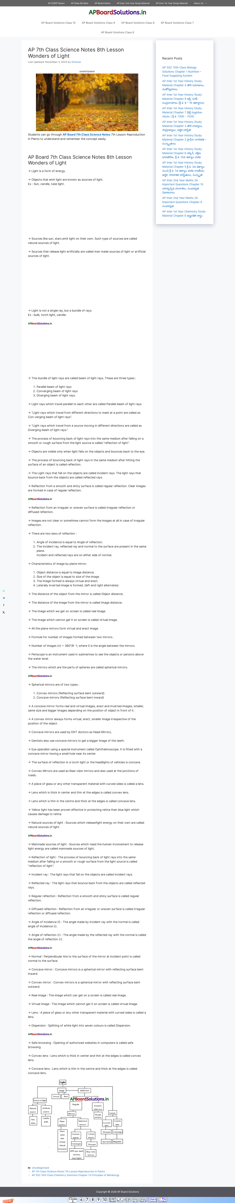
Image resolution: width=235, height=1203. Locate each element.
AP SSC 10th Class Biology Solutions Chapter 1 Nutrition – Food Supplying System (181, 71)
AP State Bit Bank (79, 3)
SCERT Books (112, 1200)
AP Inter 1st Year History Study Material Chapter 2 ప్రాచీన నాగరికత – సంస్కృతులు (184, 139)
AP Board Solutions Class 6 (117, 32)
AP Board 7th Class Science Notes (86, 134)
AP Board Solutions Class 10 (58, 22)
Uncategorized (40, 1167)
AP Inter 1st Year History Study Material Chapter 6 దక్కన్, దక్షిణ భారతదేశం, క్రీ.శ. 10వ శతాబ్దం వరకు (182, 153)
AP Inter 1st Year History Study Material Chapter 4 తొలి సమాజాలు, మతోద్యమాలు (183, 85)
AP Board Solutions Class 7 (177, 22)
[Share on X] (3, 612)
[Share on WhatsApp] (3, 590)
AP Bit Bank (127, 1200)
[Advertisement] (87, 212)
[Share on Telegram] (3, 598)
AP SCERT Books (56, 3)
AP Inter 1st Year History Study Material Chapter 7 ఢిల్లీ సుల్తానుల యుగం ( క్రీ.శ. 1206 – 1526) (182, 112)
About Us (198, 3)
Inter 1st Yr (135, 1200)
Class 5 (73, 1200)
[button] (117, 1200)
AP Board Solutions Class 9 (98, 22)
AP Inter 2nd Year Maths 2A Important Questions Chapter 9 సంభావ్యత (182, 202)
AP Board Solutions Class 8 (137, 22)
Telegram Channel (152, 1200)
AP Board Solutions (128, 1191)
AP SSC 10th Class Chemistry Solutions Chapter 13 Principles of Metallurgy (75, 1175)
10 (105, 1200)
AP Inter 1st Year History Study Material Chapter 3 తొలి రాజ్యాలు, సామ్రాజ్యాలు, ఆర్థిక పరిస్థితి (182, 126)
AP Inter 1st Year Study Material (172, 3)
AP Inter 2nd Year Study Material (133, 3)
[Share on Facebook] (3, 605)
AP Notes (120, 1200)
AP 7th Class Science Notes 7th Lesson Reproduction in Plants (68, 1171)
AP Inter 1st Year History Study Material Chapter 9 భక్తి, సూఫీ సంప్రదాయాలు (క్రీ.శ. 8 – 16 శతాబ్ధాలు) (183, 98)
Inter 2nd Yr (143, 1200)
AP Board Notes (102, 3)
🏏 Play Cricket (163, 1200)
